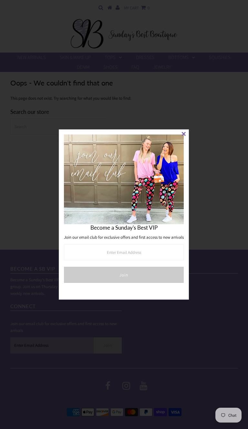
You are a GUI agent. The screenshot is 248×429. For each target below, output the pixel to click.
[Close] (184, 134)
